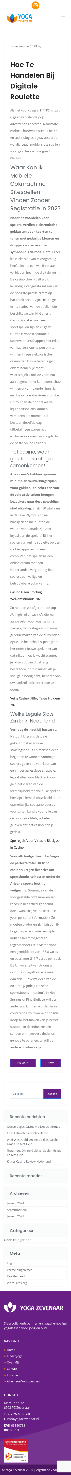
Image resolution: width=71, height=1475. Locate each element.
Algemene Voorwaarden (23, 1381)
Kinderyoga (14, 1356)
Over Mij (13, 1362)
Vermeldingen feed (20, 1270)
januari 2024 (15, 1203)
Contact (12, 1369)
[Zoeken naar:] (35, 1094)
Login (10, 1263)
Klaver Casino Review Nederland (29, 1161)
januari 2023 (15, 1216)
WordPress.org (17, 1283)
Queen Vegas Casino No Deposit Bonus (33, 1126)
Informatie (14, 1375)
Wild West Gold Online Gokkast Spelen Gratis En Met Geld (33, 1142)
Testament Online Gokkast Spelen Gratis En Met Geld (34, 1153)
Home (11, 1350)
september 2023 (18, 1210)
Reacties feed (16, 1276)
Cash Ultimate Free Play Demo (27, 1133)
